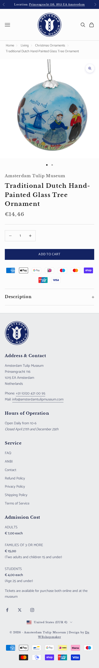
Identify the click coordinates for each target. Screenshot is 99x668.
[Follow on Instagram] (32, 610)
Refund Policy (15, 478)
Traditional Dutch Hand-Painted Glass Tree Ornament (42, 51)
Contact (10, 470)
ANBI (9, 461)
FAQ (8, 453)
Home (10, 45)
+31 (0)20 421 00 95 (30, 393)
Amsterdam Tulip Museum (35, 176)
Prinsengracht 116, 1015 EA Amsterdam (57, 4)
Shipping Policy (16, 495)
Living (25, 45)
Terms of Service (17, 503)
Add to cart (49, 254)
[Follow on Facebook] (7, 610)
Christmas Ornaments (50, 45)
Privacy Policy (15, 487)
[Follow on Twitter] (19, 610)
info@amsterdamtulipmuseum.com (37, 399)
